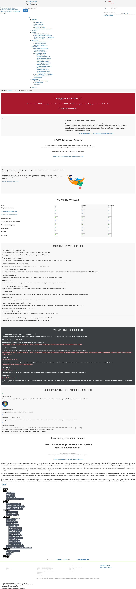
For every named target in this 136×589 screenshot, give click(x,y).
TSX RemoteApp (72, 569)
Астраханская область (43, 56)
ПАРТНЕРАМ (35, 47)
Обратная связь (38, 24)
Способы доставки (39, 27)
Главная (9, 90)
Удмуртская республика (44, 73)
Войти (109, 1)
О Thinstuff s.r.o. (39, 22)
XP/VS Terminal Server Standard (43, 35)
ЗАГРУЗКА (34, 30)
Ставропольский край (43, 71)
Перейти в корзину (129, 14)
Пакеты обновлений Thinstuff (44, 569)
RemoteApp (39, 574)
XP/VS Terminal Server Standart (44, 567)
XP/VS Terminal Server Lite (41, 34)
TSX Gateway (40, 572)
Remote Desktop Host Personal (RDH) (45, 571)
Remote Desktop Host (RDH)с (75, 567)
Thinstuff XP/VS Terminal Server (75, 565)
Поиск (25, 8)
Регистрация (111, 3)
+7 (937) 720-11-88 (82, 560)
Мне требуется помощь (41, 81)
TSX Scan (39, 573)
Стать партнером (39, 50)
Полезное (37, 84)
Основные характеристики (9, 211)
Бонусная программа (40, 53)
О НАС (33, 21)
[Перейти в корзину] (105, 8)
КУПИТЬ (34, 32)
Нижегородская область (44, 66)
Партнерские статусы (40, 51)
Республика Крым (42, 68)
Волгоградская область (44, 58)
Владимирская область (44, 60)
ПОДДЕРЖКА (35, 79)
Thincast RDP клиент (40, 43)
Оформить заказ (108, 15)
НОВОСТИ (34, 87)
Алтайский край (41, 55)
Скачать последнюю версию (68, 108)
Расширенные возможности (9, 214)
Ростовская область (43, 69)
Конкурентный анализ (40, 45)
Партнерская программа (41, 48)
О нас (7, 567)
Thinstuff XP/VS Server (40, 42)
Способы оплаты (39, 26)
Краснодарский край (43, 61)
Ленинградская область (44, 63)
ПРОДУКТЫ (35, 40)
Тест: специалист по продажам (43, 74)
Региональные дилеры (12, 525)
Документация (38, 82)
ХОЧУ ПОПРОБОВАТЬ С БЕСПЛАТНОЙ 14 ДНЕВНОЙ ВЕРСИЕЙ (96, 133)
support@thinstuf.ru (105, 567)
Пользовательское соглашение (43, 29)
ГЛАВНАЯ (34, 19)
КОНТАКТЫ (6, 555)
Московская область (43, 64)
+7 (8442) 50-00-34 (32, 1)
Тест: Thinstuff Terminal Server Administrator (18, 547)
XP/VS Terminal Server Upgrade (43, 39)
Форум (7, 568)
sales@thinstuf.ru (32, 3)
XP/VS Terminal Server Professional (44, 37)
